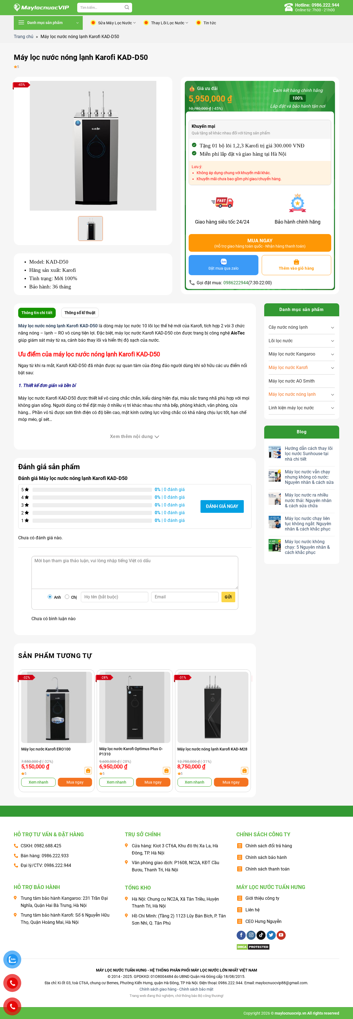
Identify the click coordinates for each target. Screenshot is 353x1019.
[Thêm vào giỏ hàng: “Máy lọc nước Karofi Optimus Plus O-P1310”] (166, 770)
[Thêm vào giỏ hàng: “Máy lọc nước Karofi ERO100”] (88, 770)
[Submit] (127, 7)
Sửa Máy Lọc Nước (115, 23)
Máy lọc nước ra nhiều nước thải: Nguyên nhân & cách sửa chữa (308, 500)
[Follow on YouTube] (281, 935)
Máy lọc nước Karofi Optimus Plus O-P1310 (131, 751)
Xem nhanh (38, 782)
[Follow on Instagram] (251, 935)
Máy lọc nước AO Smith (292, 381)
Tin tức (210, 23)
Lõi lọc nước (281, 340)
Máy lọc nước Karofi (288, 367)
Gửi (228, 597)
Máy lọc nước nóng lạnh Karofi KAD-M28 (212, 749)
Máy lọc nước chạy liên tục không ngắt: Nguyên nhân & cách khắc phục (308, 524)
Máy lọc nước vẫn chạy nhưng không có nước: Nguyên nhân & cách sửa (309, 477)
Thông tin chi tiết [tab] (37, 313)
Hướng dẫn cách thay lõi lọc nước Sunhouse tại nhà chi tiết (309, 453)
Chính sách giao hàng (158, 989)
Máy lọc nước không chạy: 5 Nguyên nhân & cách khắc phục (307, 547)
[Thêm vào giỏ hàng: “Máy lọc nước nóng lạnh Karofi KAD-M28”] (244, 770)
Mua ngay (75, 782)
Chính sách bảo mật (196, 989)
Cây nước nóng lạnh (288, 327)
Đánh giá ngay (222, 506)
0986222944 (235, 282)
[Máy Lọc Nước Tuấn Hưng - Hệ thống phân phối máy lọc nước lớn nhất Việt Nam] (41, 8)
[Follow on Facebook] (241, 935)
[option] (93, 146)
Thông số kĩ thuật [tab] (80, 313)
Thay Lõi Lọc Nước (167, 23)
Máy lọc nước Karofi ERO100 (46, 749)
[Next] (240, 720)
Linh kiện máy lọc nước (291, 407)
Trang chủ (23, 36)
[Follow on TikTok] (261, 935)
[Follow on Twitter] (271, 935)
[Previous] (29, 720)
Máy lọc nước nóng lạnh (292, 394)
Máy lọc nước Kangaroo (292, 354)
